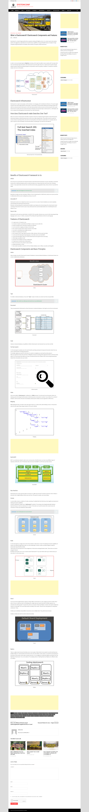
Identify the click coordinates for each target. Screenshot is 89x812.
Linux (22, 10)
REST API (32, 715)
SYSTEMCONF (23, 4)
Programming (41, 10)
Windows (17, 10)
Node (21, 715)
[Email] (77, 0)
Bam (26, 810)
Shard (46, 715)
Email (12, 786)
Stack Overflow (50, 715)
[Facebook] (71, 0)
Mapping (12, 715)
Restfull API (37, 715)
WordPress (22, 810)
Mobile (63, 10)
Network (28, 10)
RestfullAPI (42, 715)
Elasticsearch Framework (43, 713)
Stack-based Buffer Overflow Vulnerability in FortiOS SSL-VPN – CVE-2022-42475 (72, 39)
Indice (50, 714)
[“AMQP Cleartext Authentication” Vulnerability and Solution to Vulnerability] (63, 32)
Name (12, 781)
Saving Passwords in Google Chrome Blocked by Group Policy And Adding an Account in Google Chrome (69, 54)
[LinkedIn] (76, 0)
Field (12, 714)
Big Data (19, 713)
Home (12, 10)
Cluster (26, 713)
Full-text (20, 714)
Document (30, 713)
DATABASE (34, 10)
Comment (13, 766)
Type (23, 717)
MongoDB (19, 33)
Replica (28, 715)
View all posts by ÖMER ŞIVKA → (23, 732)
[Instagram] (75, 0)
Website (12, 791)
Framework (16, 714)
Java (16, 33)
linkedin (53, 714)
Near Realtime (17, 715)
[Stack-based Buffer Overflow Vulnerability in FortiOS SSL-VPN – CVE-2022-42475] (63, 38)
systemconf (13, 717)
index (47, 714)
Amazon (15, 713)
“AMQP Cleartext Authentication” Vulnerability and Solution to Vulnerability (72, 33)
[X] (74, 0)
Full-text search (25, 714)
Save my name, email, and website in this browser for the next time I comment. (27, 796)
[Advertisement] (34, 54)
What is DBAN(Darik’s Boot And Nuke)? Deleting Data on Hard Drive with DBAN (18, 753)
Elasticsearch (35, 713)
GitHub (44, 714)
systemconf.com (19, 717)
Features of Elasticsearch (53, 713)
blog (22, 713)
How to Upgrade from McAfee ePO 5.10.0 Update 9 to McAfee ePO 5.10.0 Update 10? (50, 753)
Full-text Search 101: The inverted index (35, 714)
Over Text (24, 715)
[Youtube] (72, 0)
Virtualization (56, 10)
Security (48, 10)
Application (13, 33)
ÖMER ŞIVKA (15, 37)
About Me (69, 10)
